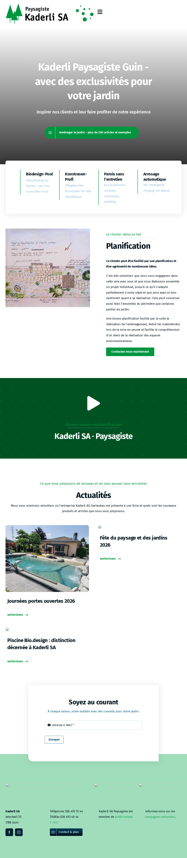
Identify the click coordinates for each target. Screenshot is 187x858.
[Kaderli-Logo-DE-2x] (49, 5)
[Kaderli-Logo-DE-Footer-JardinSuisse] (115, 785)
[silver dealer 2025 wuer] (7, 629)
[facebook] (9, 832)
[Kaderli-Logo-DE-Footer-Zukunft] (160, 785)
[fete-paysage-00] (100, 527)
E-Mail (54, 822)
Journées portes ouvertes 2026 (41, 601)
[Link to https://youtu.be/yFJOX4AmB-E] (93, 403)
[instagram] (19, 832)
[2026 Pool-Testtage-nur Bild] (47, 527)
